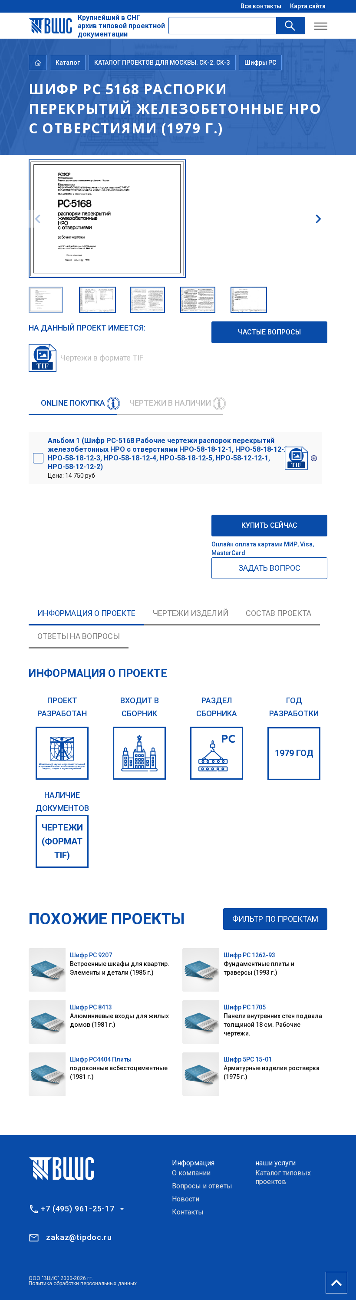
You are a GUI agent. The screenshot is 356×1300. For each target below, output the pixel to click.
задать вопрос (269, 567)
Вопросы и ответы (202, 1186)
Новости (185, 1199)
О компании (191, 1173)
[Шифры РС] (216, 753)
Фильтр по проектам (275, 918)
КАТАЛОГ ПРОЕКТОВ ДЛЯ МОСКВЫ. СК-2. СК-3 (162, 62)
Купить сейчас (269, 525)
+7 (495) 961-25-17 (78, 1209)
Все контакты (261, 6)
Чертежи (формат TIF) (62, 841)
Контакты (188, 1212)
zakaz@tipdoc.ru (79, 1237)
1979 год (294, 753)
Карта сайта (308, 6)
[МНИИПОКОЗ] (62, 753)
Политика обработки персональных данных (83, 1283)
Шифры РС (260, 62)
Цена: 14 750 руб (169, 458)
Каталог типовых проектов (283, 1177)
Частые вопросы (269, 332)
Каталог (68, 62)
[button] (318, 219)
